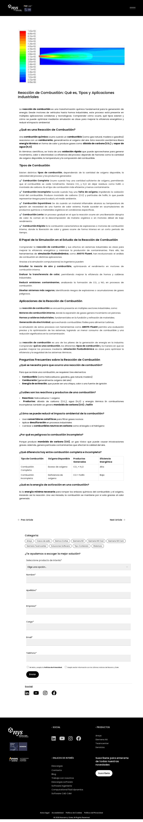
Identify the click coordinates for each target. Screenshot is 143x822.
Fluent (88, 253)
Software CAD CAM (62, 793)
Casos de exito (43, 541)
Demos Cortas (61, 541)
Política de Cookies (74, 813)
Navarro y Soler (66, 817)
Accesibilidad (58, 813)
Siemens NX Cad (95, 541)
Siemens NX (78, 541)
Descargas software (62, 781)
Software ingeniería (62, 785)
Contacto (57, 770)
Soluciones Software (60, 546)
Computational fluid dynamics (67, 789)
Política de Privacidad (93, 813)
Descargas (57, 765)
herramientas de (43, 253)
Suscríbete (104, 773)
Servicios (100, 747)
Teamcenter (102, 743)
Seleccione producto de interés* (44, 560)
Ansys (29, 541)
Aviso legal (44, 813)
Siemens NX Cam (116, 541)
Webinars (97, 546)
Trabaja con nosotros (63, 778)
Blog (54, 774)
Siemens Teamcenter (36, 546)
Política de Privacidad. (53, 667)
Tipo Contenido (82, 546)
